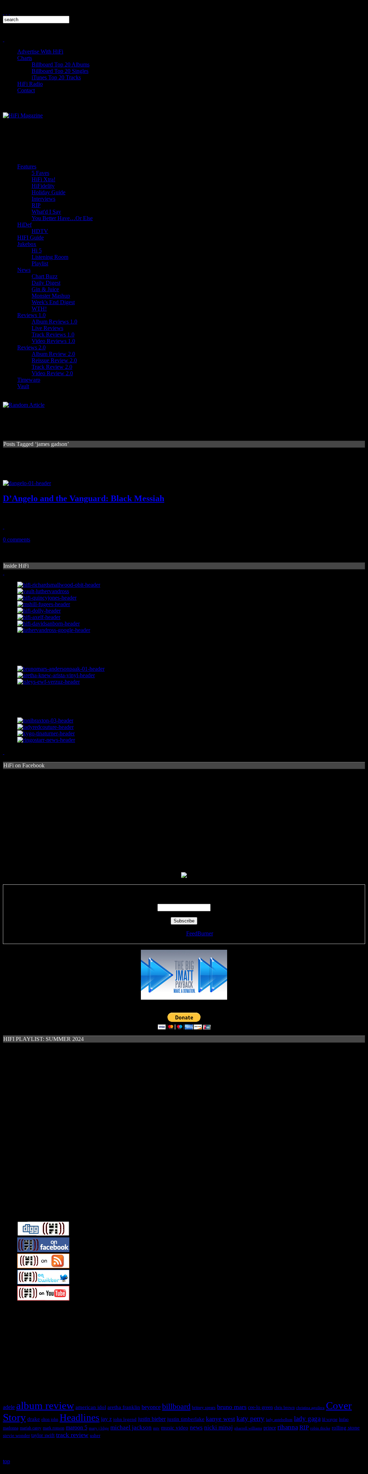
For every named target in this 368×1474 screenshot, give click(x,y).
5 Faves (40, 173)
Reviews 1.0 (31, 315)
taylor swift (43, 1435)
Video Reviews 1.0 (53, 341)
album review (45, 1405)
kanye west (220, 1418)
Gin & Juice (45, 289)
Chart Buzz (45, 276)
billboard (176, 1406)
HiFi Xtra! (43, 179)
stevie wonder (16, 1435)
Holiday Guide (48, 192)
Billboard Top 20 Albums (60, 64)
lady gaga (307, 1418)
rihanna (287, 1427)
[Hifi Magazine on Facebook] (43, 1250)
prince (269, 1428)
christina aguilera (310, 1407)
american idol (90, 1407)
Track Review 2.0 (52, 367)
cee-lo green (260, 1407)
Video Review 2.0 (52, 373)
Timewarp (28, 380)
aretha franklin (123, 1407)
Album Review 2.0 (53, 354)
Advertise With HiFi (40, 51)
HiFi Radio (30, 84)
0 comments (16, 539)
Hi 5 (37, 250)
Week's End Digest (53, 302)
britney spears (204, 1407)
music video (174, 1428)
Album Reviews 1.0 (54, 321)
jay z (106, 1419)
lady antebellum (279, 1419)
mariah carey (30, 1428)
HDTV (40, 231)
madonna (10, 1428)
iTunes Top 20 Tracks (56, 77)
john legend (125, 1419)
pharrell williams (248, 1428)
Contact (26, 90)
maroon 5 (76, 1427)
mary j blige (99, 1428)
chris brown (284, 1407)
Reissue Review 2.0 (54, 360)
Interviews (43, 199)
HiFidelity (43, 186)
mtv (156, 1428)
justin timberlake (185, 1419)
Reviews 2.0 (31, 347)
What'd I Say (46, 212)
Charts (24, 58)
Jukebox (26, 244)
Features (26, 166)
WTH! (39, 309)
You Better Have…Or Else (62, 218)
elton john (49, 1419)
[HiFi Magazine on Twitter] (43, 1282)
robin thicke (320, 1428)
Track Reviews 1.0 (53, 334)
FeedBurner (199, 933)
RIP (36, 205)
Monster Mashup (51, 296)
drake (33, 1419)
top (6, 1461)
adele (9, 1407)
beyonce (151, 1407)
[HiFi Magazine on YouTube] (43, 1299)
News (24, 270)
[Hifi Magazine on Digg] (43, 1234)
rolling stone (346, 1427)
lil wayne (329, 1419)
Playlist (40, 263)
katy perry (250, 1418)
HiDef (24, 225)
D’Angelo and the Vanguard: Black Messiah (83, 498)
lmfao (344, 1419)
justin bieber (152, 1419)
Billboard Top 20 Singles (60, 71)
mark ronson (53, 1428)
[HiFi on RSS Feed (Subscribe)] (43, 1266)
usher (95, 1435)
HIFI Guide (30, 237)
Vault (23, 386)
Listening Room (50, 257)
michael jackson (131, 1427)
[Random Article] (24, 405)
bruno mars (232, 1406)
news (196, 1427)
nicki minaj (218, 1427)
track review (72, 1434)
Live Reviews (47, 328)
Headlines (80, 1417)
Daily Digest (46, 283)
